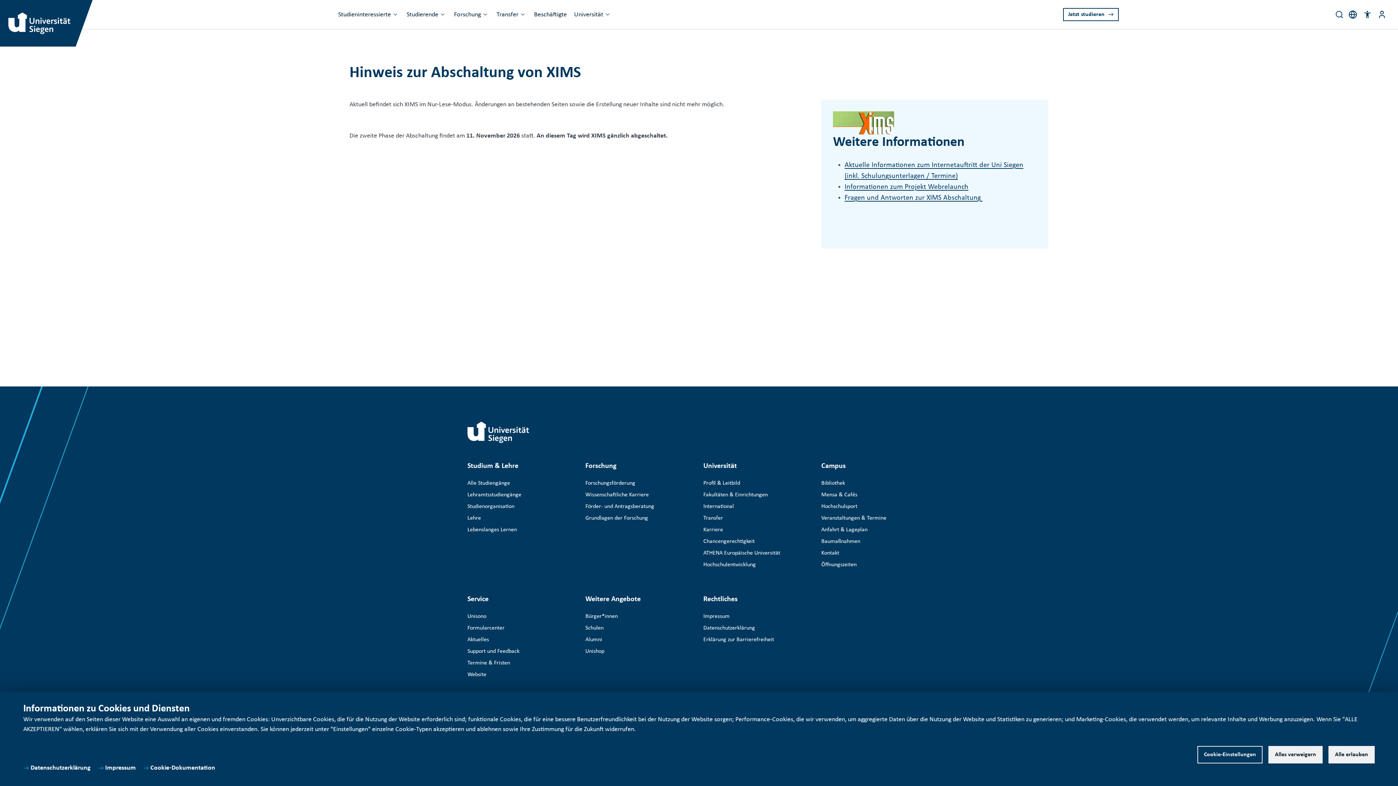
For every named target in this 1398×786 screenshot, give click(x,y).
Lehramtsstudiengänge (494, 495)
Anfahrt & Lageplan (844, 530)
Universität (588, 14)
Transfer (507, 14)
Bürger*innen (601, 616)
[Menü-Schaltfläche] (1382, 14)
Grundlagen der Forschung (616, 518)
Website (476, 675)
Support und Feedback (493, 651)
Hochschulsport (839, 506)
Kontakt (830, 553)
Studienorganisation (490, 506)
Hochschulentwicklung (729, 565)
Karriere (713, 530)
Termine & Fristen (488, 663)
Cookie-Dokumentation (182, 768)
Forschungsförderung (610, 483)
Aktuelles (478, 640)
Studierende (422, 14)
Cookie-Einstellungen (1230, 755)
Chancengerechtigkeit (729, 541)
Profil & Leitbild (721, 483)
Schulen (594, 628)
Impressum (120, 768)
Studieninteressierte (364, 14)
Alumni (593, 640)
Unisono (476, 616)
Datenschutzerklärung (61, 768)
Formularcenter (486, 628)
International (718, 506)
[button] (1367, 14)
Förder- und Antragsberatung (619, 506)
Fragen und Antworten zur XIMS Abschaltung (914, 198)
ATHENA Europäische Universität (741, 553)
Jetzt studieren (1086, 14)
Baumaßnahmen (840, 541)
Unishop (594, 651)
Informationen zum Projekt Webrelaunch (906, 187)
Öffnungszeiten (839, 565)
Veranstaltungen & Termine (853, 518)
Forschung (467, 14)
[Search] (1339, 14)
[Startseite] (498, 432)
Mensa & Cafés (839, 495)
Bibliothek (833, 483)
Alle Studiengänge (488, 483)
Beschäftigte (550, 14)
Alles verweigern (1295, 755)
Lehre (474, 518)
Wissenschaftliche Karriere (617, 495)
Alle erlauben (1351, 755)
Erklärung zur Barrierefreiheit (738, 640)
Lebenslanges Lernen (492, 530)
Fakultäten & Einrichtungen (735, 495)
